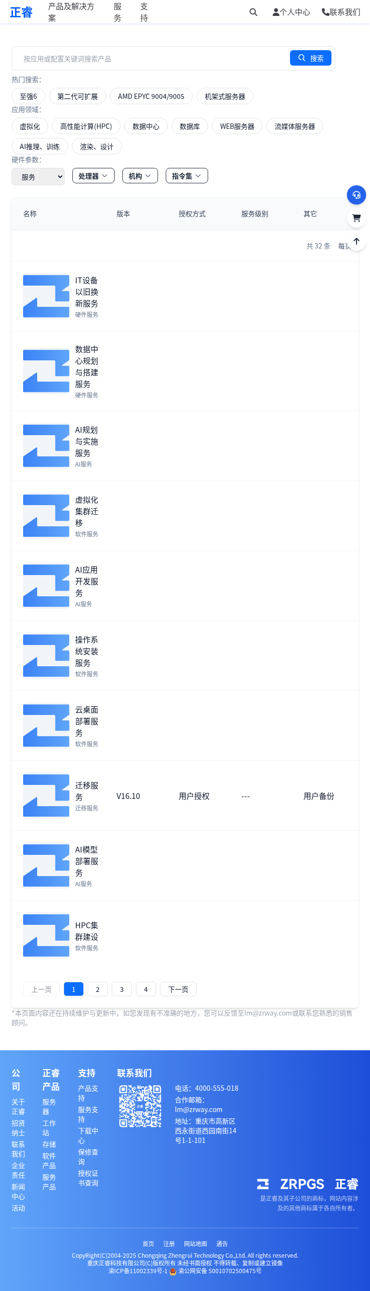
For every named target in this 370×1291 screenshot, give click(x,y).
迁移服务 (86, 790)
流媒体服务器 (295, 126)
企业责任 (18, 1170)
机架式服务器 (225, 96)
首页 (148, 1243)
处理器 (89, 175)
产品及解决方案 (71, 11)
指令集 (182, 175)
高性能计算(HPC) (86, 126)
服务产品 (49, 1181)
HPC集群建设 (86, 930)
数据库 (190, 126)
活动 (18, 1207)
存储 (49, 1144)
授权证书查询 (88, 1177)
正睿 (21, 11)
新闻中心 (18, 1191)
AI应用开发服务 (86, 580)
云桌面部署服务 (86, 720)
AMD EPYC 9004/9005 (151, 96)
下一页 (178, 989)
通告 (222, 1243)
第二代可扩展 (77, 96)
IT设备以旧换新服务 (86, 291)
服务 (117, 11)
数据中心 (145, 126)
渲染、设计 (97, 146)
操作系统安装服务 (86, 650)
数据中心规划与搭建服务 (86, 366)
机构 (135, 175)
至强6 (28, 96)
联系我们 (18, 1148)
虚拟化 (30, 126)
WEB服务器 (237, 126)
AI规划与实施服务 (86, 441)
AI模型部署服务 (86, 860)
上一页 (41, 989)
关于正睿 (18, 1106)
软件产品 (49, 1160)
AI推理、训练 (40, 146)
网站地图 (195, 1243)
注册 (169, 1243)
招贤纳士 (18, 1127)
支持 (144, 11)
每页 (345, 245)
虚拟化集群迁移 (86, 511)
